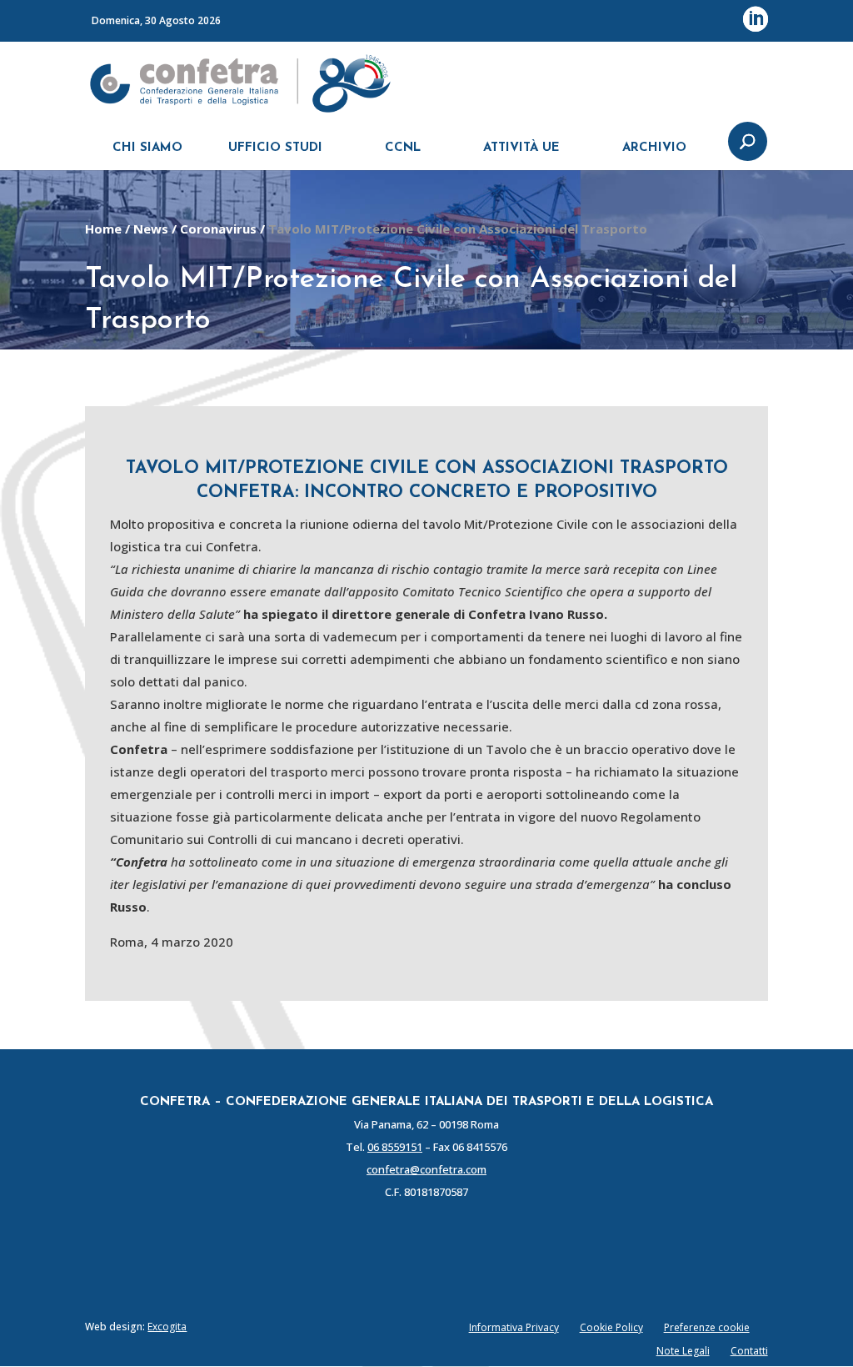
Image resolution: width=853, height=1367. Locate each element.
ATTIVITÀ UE (521, 148)
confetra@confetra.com (426, 1169)
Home (103, 228)
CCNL (403, 148)
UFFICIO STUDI (275, 148)
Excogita (167, 1326)
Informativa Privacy (514, 1327)
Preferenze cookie (707, 1327)
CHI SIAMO (147, 148)
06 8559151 (394, 1146)
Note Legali (683, 1351)
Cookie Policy (611, 1327)
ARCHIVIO (654, 148)
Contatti (749, 1351)
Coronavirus (218, 228)
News (150, 228)
